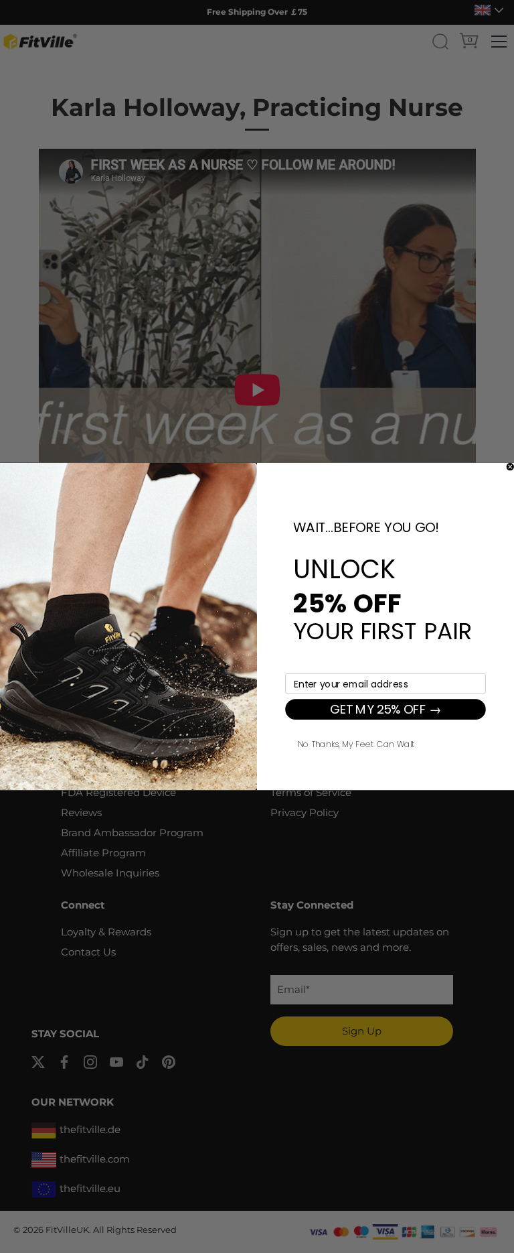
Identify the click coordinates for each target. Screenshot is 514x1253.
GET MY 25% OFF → (385, 709)
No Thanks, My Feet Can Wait (356, 743)
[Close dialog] (510, 467)
